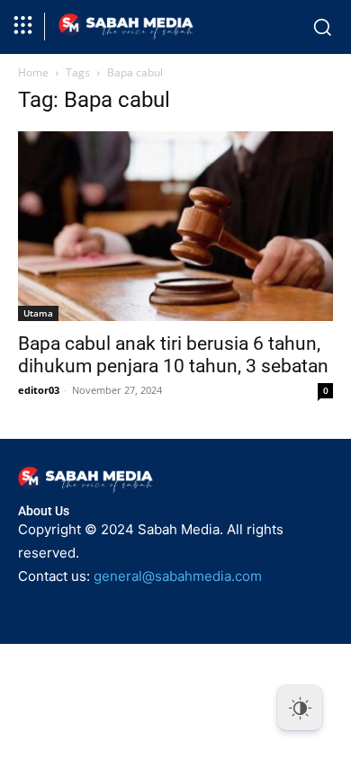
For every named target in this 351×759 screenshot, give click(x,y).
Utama (38, 313)
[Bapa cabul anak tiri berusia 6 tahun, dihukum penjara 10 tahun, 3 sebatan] (175, 226)
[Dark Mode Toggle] (299, 707)
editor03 (38, 390)
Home (33, 72)
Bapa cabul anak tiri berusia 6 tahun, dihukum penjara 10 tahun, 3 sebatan (173, 355)
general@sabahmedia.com (178, 576)
